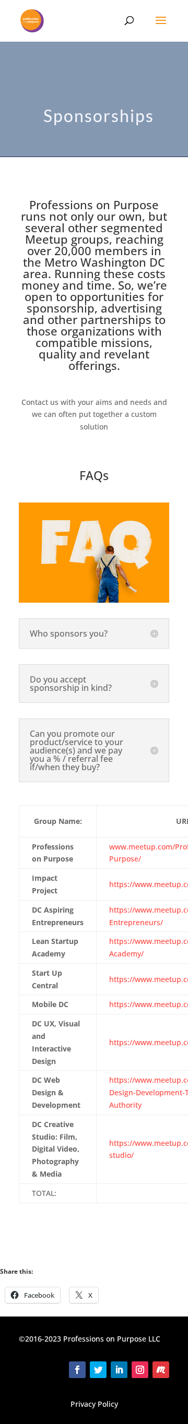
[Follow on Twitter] (98, 1369)
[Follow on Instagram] (140, 1369)
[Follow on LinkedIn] (119, 1369)
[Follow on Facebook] (77, 1369)
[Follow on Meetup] (160, 1369)
